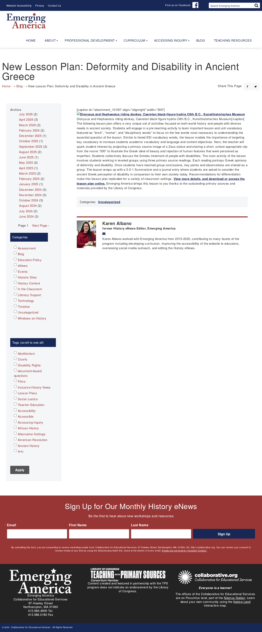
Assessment (27, 248)
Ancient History (29, 445)
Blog (19, 86)
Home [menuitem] (31, 40)
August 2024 (28, 205)
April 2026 (26, 119)
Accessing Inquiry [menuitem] (168, 41)
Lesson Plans (27, 393)
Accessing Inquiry (30, 422)
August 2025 (28, 152)
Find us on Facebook (177, 5)
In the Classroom (30, 289)
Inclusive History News (34, 387)
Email (11, 525)
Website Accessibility (19, 5)
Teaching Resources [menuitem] (233, 40)
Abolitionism (26, 353)
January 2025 (28, 184)
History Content (29, 283)
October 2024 (28, 200)
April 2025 (26, 168)
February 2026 (29, 130)
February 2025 (29, 178)
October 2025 (28, 141)
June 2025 (26, 157)
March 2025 (27, 173)
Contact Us (54, 5)
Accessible (26, 416)
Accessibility (27, 410)
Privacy (39, 5)
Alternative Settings (31, 434)
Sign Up (224, 534)
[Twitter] (256, 84)
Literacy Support (29, 295)
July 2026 (26, 114)
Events (23, 271)
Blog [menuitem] (200, 40)
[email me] (103, 233)
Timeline (24, 306)
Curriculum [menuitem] (132, 41)
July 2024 (26, 211)
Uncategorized (109, 202)
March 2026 (27, 125)
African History (28, 428)
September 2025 (30, 146)
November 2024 (30, 195)
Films (22, 381)
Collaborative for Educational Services (30, 627)
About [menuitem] (48, 41)
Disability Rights (29, 365)
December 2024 (30, 189)
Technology (26, 300)
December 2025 (30, 135)
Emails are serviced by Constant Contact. (184, 550)
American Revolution (32, 440)
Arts (21, 451)
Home (6, 86)
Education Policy (30, 260)
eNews (23, 265)
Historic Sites (27, 277)
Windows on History (32, 318)
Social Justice (28, 399)
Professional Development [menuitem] (87, 41)
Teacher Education (31, 404)
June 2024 (26, 216)
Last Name (139, 525)
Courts (22, 359)
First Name (78, 525)
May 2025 (26, 162)
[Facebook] (247, 84)
